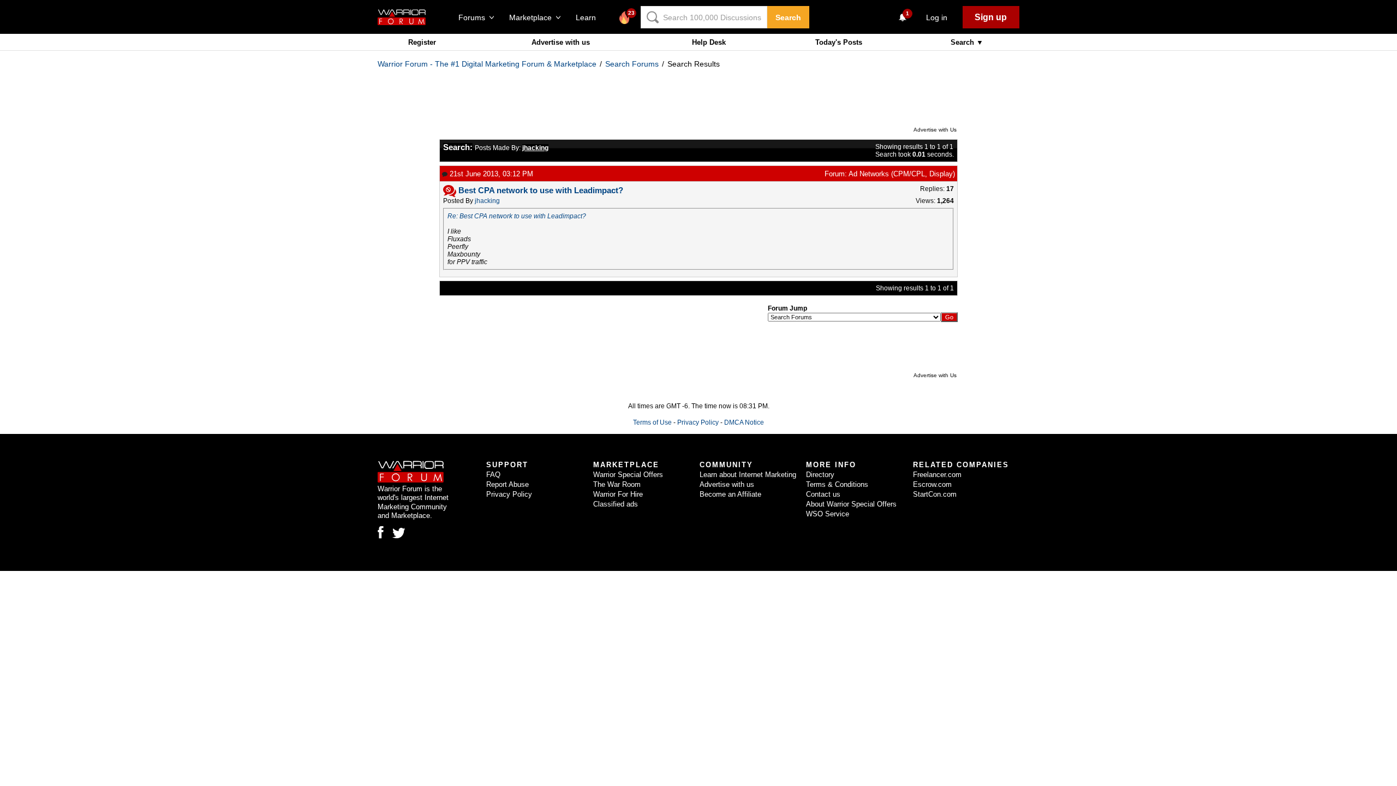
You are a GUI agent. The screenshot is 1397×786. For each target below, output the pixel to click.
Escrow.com (932, 484)
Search (788, 17)
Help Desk (709, 42)
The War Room (617, 484)
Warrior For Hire (618, 494)
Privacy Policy (698, 422)
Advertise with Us (935, 130)
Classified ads (615, 504)
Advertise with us (561, 42)
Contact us (823, 494)
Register (422, 42)
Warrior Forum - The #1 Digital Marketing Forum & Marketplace (487, 63)
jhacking (487, 201)
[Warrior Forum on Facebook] (381, 532)
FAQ (493, 475)
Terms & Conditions (837, 484)
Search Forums (632, 63)
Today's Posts (838, 42)
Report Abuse (507, 484)
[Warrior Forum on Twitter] (398, 533)
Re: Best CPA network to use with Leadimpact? (516, 216)
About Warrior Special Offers (851, 504)
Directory (820, 475)
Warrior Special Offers (628, 475)
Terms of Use (652, 422)
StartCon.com (935, 494)
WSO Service (827, 514)
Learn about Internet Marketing (748, 475)
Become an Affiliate (730, 494)
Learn (589, 17)
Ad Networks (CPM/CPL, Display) (902, 174)
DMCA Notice (744, 422)
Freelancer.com (937, 475)
